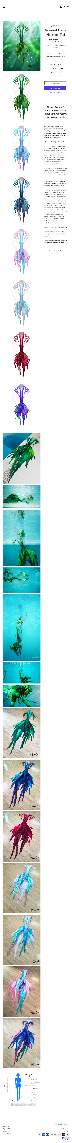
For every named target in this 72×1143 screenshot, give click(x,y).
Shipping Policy (7, 1129)
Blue (60, 64)
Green (52, 64)
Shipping (55, 45)
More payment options (55, 92)
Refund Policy (6, 1126)
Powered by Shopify (63, 1131)
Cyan (53, 72)
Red (59, 72)
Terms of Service (7, 1134)
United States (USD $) (61, 1124)
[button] (53, 39)
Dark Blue (52, 68)
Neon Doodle (55, 76)
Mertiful (67, 1129)
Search (4, 1124)
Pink (61, 68)
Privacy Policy (6, 1131)
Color (55, 61)
